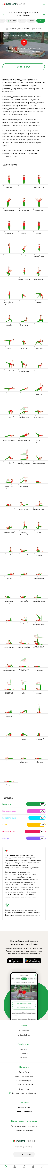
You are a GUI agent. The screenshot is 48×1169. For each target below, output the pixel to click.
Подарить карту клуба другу (24, 1093)
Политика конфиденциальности (24, 1126)
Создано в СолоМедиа (24, 1147)
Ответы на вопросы (24, 1112)
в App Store (24, 1031)
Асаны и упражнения (24, 1085)
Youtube (24, 1053)
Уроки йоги (24, 1072)
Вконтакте (24, 1058)
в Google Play (24, 1035)
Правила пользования (24, 1130)
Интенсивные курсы (24, 1080)
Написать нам (24, 1107)
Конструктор (24, 1089)
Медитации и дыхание (24, 1076)
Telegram (24, 1049)
